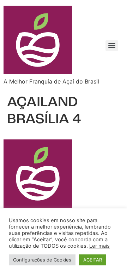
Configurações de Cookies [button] (42, 260)
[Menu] (111, 45)
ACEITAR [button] (92, 260)
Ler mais (99, 246)
